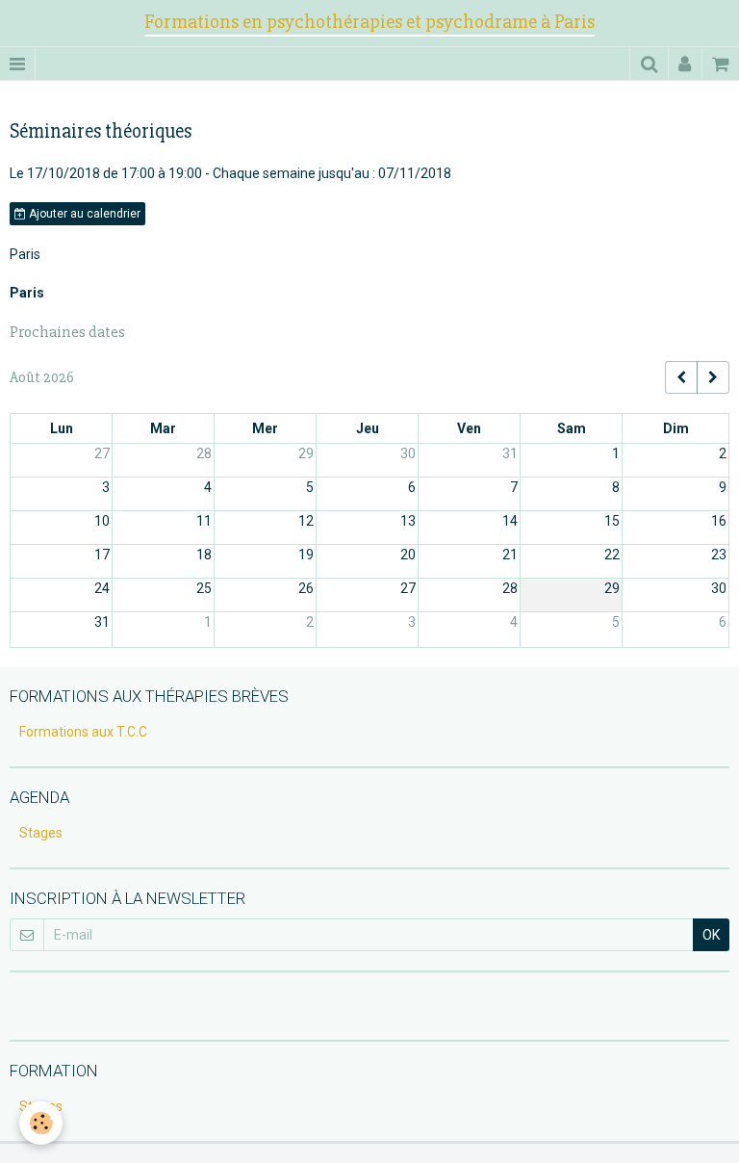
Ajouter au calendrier (83, 213)
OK (711, 935)
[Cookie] (41, 1123)
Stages (41, 832)
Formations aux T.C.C (83, 731)
